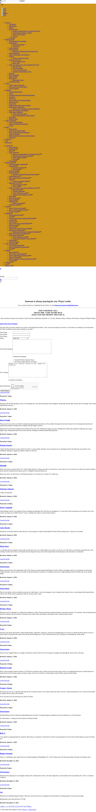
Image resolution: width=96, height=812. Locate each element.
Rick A (2, 733)
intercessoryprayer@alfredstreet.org (66, 305)
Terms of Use (32, 809)
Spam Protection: (5, 386)
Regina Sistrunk (6, 753)
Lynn (2, 629)
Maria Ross (4, 546)
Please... (2, 338)
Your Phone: (3, 336)
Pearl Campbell (6, 508)
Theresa (3, 400)
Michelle (3, 466)
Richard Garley (6, 668)
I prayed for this (4, 392)
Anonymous (4, 567)
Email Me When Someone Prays (24, 360)
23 (19, 806)
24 (20, 806)
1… (6, 806)
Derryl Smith (5, 420)
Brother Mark (5, 609)
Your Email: (3, 334)
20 (13, 806)
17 (7, 806)
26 (24, 806)
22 (17, 806)
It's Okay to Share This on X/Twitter (25, 362)
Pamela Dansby (6, 445)
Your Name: (3, 332)
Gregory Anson (6, 688)
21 (15, 806)
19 (11, 806)
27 (26, 806)
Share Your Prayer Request (9, 324)
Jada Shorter (5, 528)
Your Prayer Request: (6, 349)
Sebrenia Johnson (7, 489)
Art (1, 792)
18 (9, 806)
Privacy (25, 809)
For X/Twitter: (4, 372)
